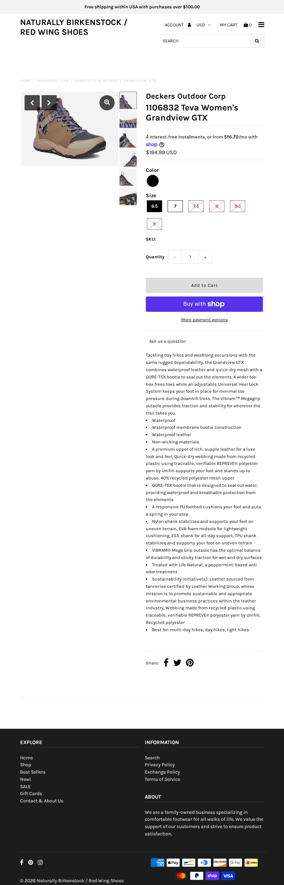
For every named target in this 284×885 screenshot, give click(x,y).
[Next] (49, 102)
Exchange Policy (162, 772)
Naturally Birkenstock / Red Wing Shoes (73, 27)
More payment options (204, 319)
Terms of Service (162, 779)
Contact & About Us (41, 801)
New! (25, 779)
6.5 (154, 206)
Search (152, 758)
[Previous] (32, 102)
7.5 (196, 206)
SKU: (151, 239)
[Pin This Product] (190, 663)
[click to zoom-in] (107, 102)
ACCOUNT (175, 24)
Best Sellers (32, 772)
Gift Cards (31, 793)
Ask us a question (167, 341)
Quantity (155, 256)
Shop (25, 765)
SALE (25, 787)
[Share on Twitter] (177, 663)
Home (26, 80)
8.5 (237, 206)
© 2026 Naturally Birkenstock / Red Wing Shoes (72, 881)
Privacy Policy (160, 765)
